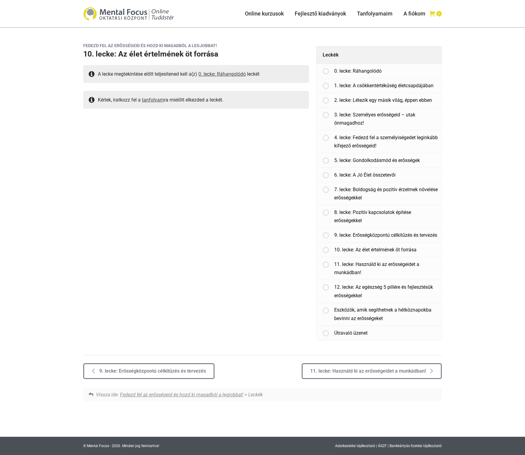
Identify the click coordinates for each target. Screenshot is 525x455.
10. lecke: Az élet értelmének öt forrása (375, 250)
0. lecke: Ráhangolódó (222, 74)
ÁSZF (382, 446)
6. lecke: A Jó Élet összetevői (365, 175)
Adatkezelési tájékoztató (355, 446)
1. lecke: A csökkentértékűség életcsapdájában (384, 85)
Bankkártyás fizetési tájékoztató (415, 446)
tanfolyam (153, 100)
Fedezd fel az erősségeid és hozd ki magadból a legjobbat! (150, 45)
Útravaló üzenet (351, 333)
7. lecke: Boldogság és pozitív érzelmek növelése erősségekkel (386, 194)
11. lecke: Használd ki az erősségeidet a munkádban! (376, 268)
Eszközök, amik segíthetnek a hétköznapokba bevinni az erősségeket (382, 314)
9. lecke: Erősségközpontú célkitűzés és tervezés (385, 235)
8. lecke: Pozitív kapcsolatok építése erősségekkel (372, 216)
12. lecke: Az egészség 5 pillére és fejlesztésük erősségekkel (383, 291)
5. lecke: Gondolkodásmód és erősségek (377, 160)
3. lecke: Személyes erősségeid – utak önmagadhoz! (374, 119)
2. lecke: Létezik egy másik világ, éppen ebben (383, 100)
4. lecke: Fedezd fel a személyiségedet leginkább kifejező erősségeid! (386, 142)
